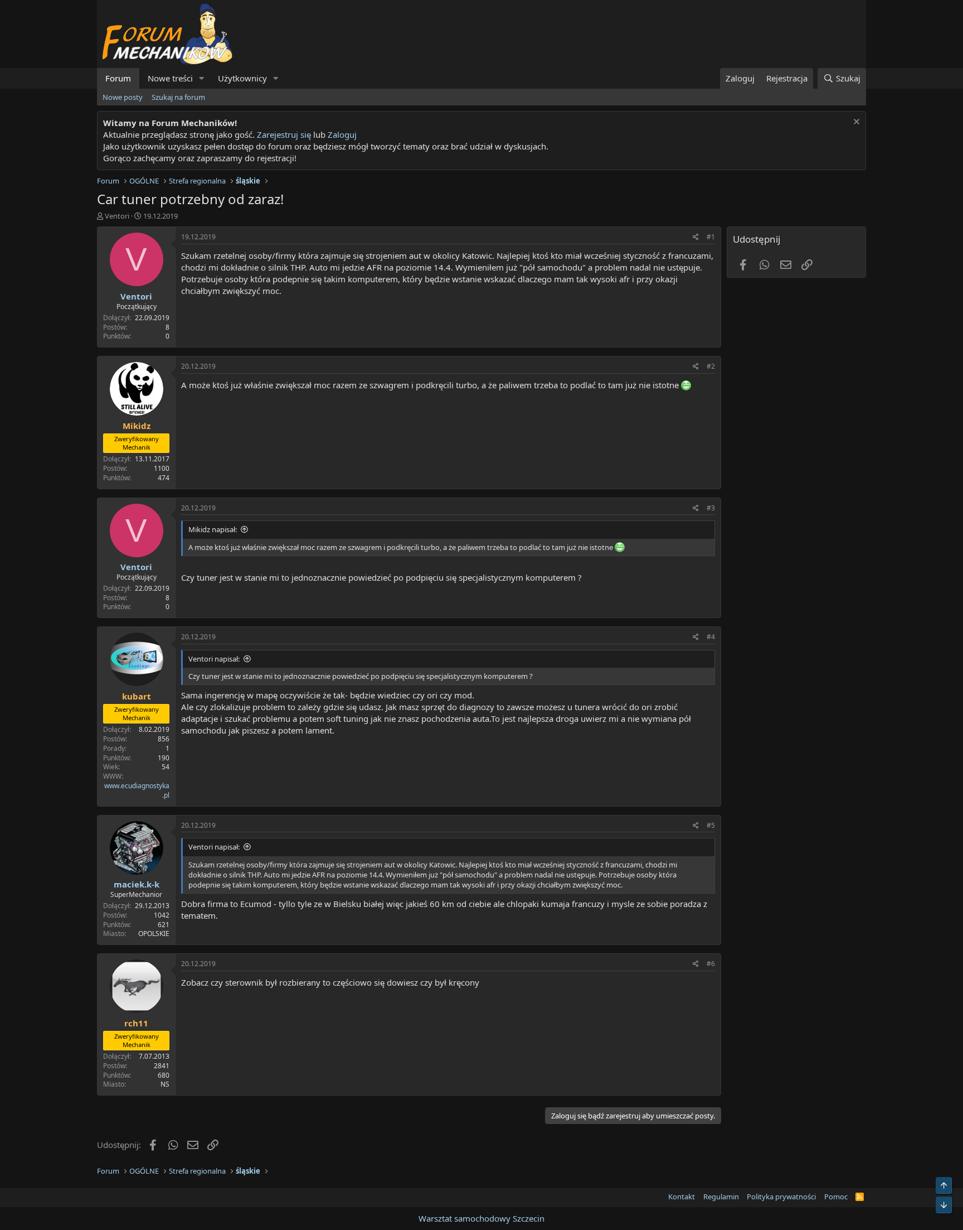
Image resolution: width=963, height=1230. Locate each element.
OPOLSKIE (153, 933)
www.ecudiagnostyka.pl (136, 790)
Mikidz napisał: (212, 529)
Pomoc (836, 1197)
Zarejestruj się (283, 134)
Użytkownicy (242, 78)
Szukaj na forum (178, 97)
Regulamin (721, 1197)
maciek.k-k (136, 884)
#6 (711, 963)
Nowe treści (170, 78)
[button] (202, 78)
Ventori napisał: (214, 659)
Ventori (117, 216)
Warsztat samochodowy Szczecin (481, 1218)
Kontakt (681, 1197)
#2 (711, 366)
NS (164, 1084)
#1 (711, 237)
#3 (711, 508)
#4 (711, 636)
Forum (118, 78)
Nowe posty (123, 97)
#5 (711, 825)
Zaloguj (342, 134)
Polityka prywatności (781, 1197)
